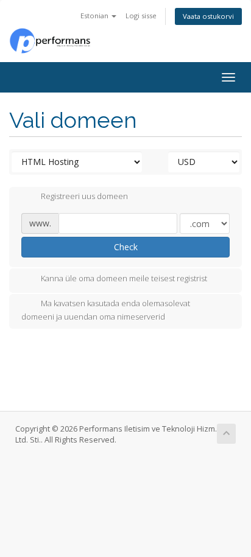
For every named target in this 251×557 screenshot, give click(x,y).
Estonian (95, 15)
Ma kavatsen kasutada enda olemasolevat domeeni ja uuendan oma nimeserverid (105, 310)
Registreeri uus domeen (84, 196)
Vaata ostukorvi (208, 16)
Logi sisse (141, 15)
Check (126, 247)
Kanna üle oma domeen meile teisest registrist (124, 278)
